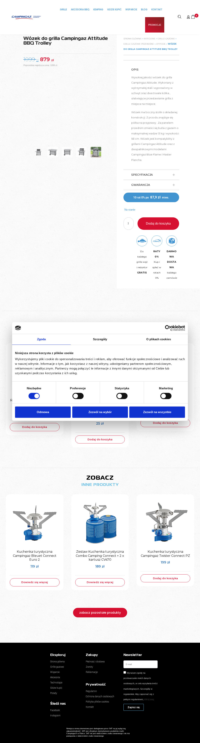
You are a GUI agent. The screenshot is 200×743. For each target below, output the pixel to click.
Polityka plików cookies (97, 701)
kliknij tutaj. (149, 699)
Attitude (161, 44)
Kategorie (149, 38)
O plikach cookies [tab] (158, 339)
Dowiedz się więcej (34, 582)
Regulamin (91, 691)
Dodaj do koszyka (158, 223)
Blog (144, 9)
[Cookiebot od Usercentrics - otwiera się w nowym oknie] (168, 328)
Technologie (56, 682)
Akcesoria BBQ (80, 9)
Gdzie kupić (114, 9)
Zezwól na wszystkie (157, 412)
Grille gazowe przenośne (138, 44)
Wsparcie (131, 9)
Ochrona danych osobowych (100, 696)
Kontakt (156, 9)
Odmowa (43, 412)
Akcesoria (55, 677)
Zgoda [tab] (41, 339)
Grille (63, 9)
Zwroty (89, 666)
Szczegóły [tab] (100, 339)
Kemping (98, 9)
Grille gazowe (166, 38)
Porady (53, 693)
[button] (151, 175)
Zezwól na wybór (100, 412)
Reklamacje (92, 672)
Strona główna (132, 38)
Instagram (55, 715)
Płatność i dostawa (95, 661)
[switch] (78, 396)
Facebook (55, 710)
